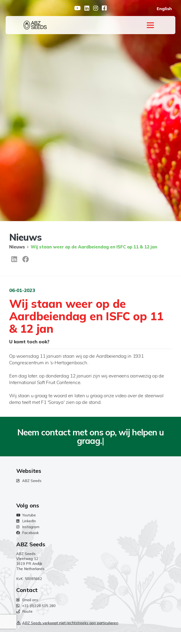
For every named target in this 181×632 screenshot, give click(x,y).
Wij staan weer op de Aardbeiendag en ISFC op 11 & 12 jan (94, 247)
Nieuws (17, 247)
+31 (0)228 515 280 (39, 606)
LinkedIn (29, 521)
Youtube (29, 515)
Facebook (30, 533)
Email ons (30, 600)
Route (27, 611)
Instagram (30, 527)
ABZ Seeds (31, 480)
